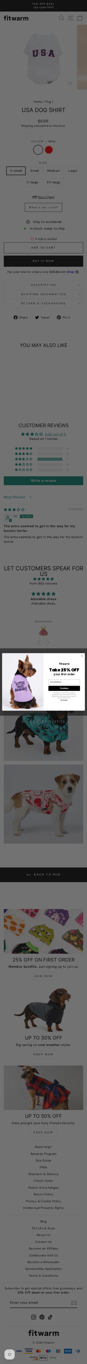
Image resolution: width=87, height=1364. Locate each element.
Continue (64, 688)
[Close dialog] (82, 656)
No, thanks (64, 700)
